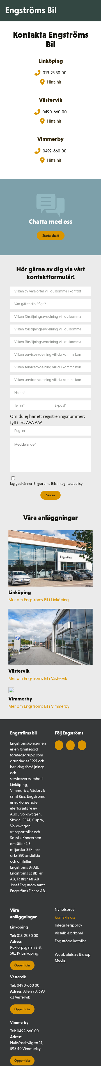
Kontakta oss (65, 917)
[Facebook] (59, 745)
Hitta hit (54, 82)
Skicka (50, 495)
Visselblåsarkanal (69, 933)
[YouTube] (70, 745)
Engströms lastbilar (70, 941)
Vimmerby (50, 139)
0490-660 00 (28, 985)
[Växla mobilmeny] (92, 11)
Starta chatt (50, 236)
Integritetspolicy (68, 925)
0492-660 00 (28, 1031)
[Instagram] (82, 745)
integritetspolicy (70, 483)
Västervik (50, 100)
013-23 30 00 (27, 935)
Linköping (50, 61)
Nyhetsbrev (65, 909)
